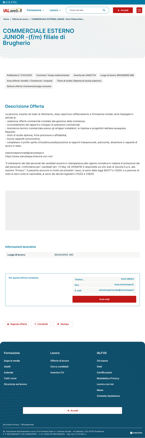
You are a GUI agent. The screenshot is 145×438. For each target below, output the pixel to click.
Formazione (34, 10)
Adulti (7, 366)
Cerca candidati (59, 366)
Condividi (42, 324)
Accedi (124, 10)
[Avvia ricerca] (104, 10)
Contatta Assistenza (108, 395)
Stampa (64, 324)
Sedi (99, 366)
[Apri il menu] (139, 10)
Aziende (8, 372)
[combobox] (87, 10)
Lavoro (54, 10)
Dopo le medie (12, 360)
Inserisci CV (57, 372)
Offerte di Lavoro (20, 19)
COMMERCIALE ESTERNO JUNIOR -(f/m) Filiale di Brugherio (60, 19)
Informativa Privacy (11, 425)
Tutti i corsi (10, 378)
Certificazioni (104, 372)
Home (6, 19)
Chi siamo (102, 360)
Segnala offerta (18, 324)
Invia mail (104, 299)
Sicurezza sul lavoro (15, 384)
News (100, 390)
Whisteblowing (27, 425)
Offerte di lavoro (59, 360)
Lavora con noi (105, 384)
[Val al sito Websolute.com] (136, 433)
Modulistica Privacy (108, 378)
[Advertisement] (72, 210)
